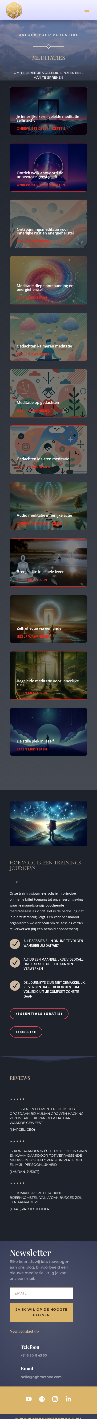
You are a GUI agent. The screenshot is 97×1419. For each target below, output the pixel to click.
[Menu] (87, 10)
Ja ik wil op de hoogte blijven (42, 1312)
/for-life (26, 1032)
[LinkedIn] (68, 1399)
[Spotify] (42, 1399)
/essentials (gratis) (39, 1013)
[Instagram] (55, 1399)
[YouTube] (28, 1399)
